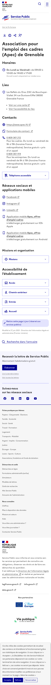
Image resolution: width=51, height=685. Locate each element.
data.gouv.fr (7, 590)
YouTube (35, 398)
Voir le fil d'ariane (9, 27)
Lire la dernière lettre (10, 374)
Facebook (12, 197)
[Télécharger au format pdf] (4, 35)
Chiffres (5, 506)
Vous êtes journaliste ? (10, 527)
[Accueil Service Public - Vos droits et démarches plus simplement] (20, 20)
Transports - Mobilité (10, 436)
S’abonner (9, 367)
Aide (4, 519)
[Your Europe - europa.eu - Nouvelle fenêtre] (25, 604)
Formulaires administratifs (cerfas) (15, 473)
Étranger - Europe (9, 449)
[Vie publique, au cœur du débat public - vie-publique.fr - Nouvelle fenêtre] (25, 619)
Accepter (7, 680)
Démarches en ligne (10, 469)
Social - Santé (7, 423)
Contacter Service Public (12, 532)
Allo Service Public (9, 490)
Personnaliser (30, 680)
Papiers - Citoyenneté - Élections (14, 415)
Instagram (12, 203)
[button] (20, 35)
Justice (4, 445)
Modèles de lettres (9, 482)
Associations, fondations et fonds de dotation (20, 458)
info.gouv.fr (29, 584)
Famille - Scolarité (9, 419)
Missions (13, 259)
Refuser (18, 680)
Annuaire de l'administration (13, 495)
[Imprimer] (9, 35)
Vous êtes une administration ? (14, 523)
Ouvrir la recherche (39, 4)
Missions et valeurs (9, 514)
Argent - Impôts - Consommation (15, 441)
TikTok (12, 398)
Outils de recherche (10, 486)
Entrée (12, 301)
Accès (12, 282)
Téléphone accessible (20, 175)
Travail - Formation (9, 428)
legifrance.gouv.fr (10, 584)
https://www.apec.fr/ (17, 124)
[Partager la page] (15, 35)
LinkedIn (11, 210)
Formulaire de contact (18, 131)
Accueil (13, 311)
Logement (6, 432)
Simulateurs (6, 477)
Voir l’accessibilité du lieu (22, 109)
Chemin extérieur (18, 292)
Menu (47, 6)
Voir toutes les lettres (10, 377)
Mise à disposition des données (14, 510)
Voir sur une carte (18, 105)
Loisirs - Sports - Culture (11, 454)
